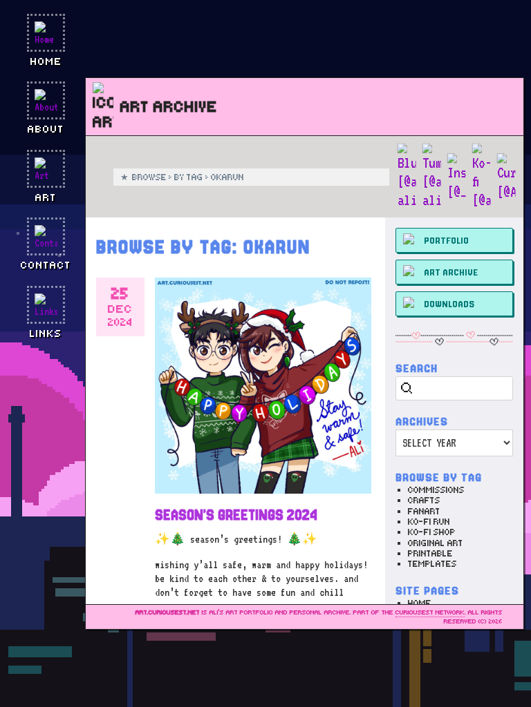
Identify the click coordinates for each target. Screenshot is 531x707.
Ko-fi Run (429, 521)
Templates (432, 564)
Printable (430, 553)
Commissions (436, 490)
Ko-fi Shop (432, 532)
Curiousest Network (430, 612)
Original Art (435, 543)
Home (419, 603)
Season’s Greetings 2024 (236, 515)
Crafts (424, 500)
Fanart (424, 511)
